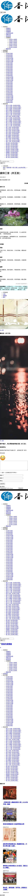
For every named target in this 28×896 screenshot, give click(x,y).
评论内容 (2, 453)
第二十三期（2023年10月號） (14, 122)
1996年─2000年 (13, 42)
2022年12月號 (9, 61)
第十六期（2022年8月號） (13, 133)
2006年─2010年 (13, 45)
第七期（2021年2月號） (12, 147)
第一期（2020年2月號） (12, 157)
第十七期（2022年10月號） (13, 132)
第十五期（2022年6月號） (13, 135)
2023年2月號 (9, 64)
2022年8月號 (9, 55)
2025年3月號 (9, 85)
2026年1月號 (9, 100)
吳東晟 (5, 295)
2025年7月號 (9, 91)
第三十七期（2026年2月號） (13, 105)
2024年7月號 (9, 74)
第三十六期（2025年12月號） (14, 107)
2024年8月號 (9, 75)
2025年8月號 (9, 92)
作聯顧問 (8, 31)
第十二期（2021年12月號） (13, 140)
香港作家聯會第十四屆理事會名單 (13, 824)
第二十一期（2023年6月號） (13, 125)
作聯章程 (8, 30)
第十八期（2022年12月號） (13, 130)
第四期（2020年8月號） (12, 152)
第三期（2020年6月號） (12, 154)
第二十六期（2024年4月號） (13, 118)
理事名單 (8, 34)
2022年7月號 (9, 53)
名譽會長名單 (9, 33)
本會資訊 (5, 50)
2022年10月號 (9, 58)
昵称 (1, 475)
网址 (1, 480)
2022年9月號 (9, 56)
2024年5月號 (9, 72)
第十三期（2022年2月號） (13, 138)
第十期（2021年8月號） (12, 143)
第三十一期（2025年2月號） (13, 114)
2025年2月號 (9, 83)
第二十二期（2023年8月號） (13, 124)
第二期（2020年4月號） (12, 155)
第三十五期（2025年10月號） (14, 108)
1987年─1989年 (13, 39)
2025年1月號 (9, 81)
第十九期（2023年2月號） (13, 129)
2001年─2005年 (13, 44)
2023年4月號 (9, 67)
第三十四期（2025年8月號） (13, 110)
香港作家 (9, 167)
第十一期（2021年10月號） (13, 141)
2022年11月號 (9, 59)
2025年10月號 (9, 96)
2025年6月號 (9, 89)
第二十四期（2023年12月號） (14, 121)
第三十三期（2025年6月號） (13, 111)
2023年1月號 (9, 63)
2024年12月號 (9, 80)
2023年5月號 (9, 69)
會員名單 (8, 36)
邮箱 (1, 478)
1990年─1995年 (13, 41)
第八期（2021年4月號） (12, 146)
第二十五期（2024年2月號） (13, 119)
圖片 (4, 297)
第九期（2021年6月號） (12, 144)
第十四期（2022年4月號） (13, 136)
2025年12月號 (9, 99)
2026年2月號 (9, 102)
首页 (4, 167)
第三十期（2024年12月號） (13, 116)
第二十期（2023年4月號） (13, 127)
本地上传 (21, 488)
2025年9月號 (9, 94)
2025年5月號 (9, 88)
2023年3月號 (9, 66)
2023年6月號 (9, 70)
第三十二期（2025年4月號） (13, 113)
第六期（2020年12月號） (12, 149)
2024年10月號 (9, 77)
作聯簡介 (8, 28)
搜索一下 (2, 163)
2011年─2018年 (13, 47)
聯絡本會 (8, 48)
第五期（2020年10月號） (12, 151)
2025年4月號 (9, 86)
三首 (4, 294)
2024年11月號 (9, 78)
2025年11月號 (9, 97)
